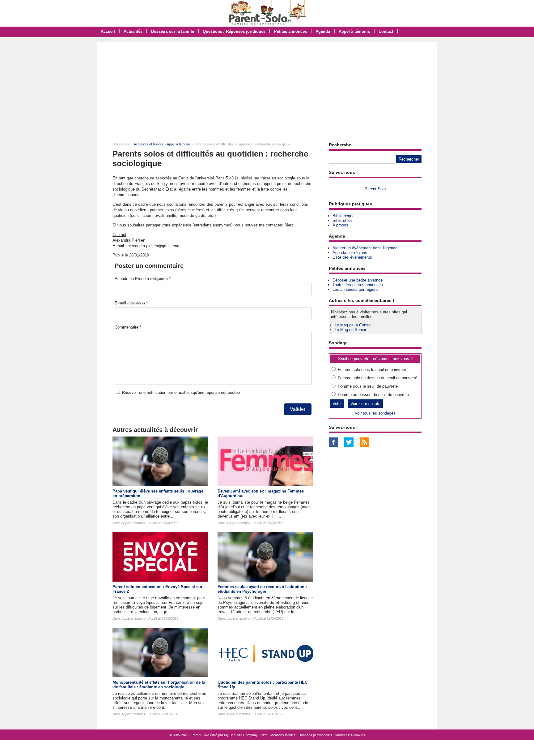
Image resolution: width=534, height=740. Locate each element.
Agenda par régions (350, 252)
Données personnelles (315, 735)
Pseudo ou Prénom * (143, 278)
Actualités (133, 31)
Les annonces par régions (356, 289)
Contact (386, 31)
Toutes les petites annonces (358, 284)
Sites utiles (343, 220)
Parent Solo (375, 189)
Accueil (108, 31)
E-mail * (131, 303)
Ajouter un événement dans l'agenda (365, 248)
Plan (264, 735)
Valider (297, 409)
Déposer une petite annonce (358, 280)
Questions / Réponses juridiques (234, 31)
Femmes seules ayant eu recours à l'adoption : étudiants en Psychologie (262, 589)
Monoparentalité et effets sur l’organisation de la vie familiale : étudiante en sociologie (158, 684)
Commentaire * (128, 327)
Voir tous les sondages (375, 413)
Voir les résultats (365, 403)
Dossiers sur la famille (172, 31)
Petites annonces (290, 31)
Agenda (323, 31)
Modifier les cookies (350, 735)
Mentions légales (282, 735)
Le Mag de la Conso (353, 325)
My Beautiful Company (241, 735)
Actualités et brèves (148, 144)
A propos (340, 225)
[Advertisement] (267, 88)
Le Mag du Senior (350, 329)
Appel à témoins (354, 31)
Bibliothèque (343, 215)
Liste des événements (352, 257)
